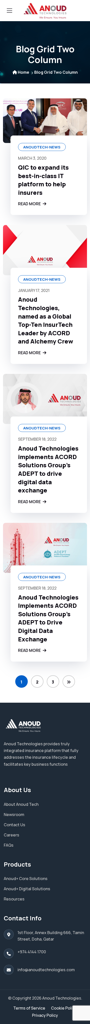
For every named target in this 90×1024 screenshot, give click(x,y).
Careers (11, 835)
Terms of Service (29, 1008)
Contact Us (14, 824)
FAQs (9, 845)
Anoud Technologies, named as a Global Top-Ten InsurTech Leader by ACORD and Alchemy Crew (45, 320)
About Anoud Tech (21, 804)
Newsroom (14, 814)
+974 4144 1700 (32, 952)
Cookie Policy (64, 1008)
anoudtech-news (41, 147)
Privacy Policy (45, 1015)
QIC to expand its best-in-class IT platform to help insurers (43, 180)
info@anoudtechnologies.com (46, 969)
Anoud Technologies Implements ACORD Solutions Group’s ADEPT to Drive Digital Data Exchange (48, 618)
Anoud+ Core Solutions (26, 878)
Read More (30, 203)
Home (23, 72)
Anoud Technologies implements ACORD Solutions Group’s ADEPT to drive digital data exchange (48, 469)
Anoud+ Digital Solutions (27, 888)
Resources (14, 899)
